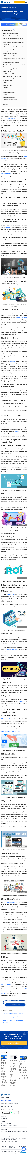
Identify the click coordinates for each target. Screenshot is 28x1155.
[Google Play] (14, 1112)
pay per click (10, 594)
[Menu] (26, 2)
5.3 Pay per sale (8, 85)
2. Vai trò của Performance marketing (11, 35)
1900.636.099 (6, 1100)
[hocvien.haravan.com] (7, 2)
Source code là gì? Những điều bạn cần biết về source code (13, 1073)
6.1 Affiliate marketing (9, 92)
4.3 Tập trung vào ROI (9, 73)
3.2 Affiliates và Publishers (10, 55)
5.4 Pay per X (7, 87)
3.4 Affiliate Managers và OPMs (11, 62)
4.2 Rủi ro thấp (7, 71)
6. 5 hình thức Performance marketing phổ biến (14, 90)
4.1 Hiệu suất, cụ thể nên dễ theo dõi (12, 69)
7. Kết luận (5, 104)
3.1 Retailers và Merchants (10, 53)
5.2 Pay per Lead (8, 82)
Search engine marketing (10, 902)
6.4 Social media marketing (10, 99)
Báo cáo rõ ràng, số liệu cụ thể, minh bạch (13, 46)
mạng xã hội (23, 988)
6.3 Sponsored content (9, 97)
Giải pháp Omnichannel (7, 984)
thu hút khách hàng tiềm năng (11, 118)
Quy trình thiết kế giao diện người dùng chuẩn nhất (4, 1072)
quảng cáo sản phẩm (21, 317)
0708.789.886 (15, 1141)
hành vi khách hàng (12, 649)
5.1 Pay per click (8, 80)
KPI (26, 251)
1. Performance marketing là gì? (10, 33)
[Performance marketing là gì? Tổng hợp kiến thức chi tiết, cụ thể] (4, 1057)
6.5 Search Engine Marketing (10, 102)
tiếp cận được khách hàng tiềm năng (10, 731)
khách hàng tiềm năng (6, 173)
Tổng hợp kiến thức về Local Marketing (13, 1013)
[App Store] (5, 1112)
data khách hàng (21, 701)
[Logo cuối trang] (5, 1094)
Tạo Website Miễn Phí (19, 2)
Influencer (12, 361)
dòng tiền (7, 227)
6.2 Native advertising (9, 94)
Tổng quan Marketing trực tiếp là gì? (12, 1017)
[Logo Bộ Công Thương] (23, 1152)
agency (17, 431)
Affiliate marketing (6, 719)
